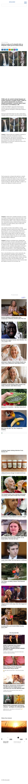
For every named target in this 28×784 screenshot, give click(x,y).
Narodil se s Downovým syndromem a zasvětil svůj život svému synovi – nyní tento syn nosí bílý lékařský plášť (13, 687)
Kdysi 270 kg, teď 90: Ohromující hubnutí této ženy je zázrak (12, 667)
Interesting (15, 47)
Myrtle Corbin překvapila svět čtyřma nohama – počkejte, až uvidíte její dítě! (14, 706)
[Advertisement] (14, 24)
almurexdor (12, 2)
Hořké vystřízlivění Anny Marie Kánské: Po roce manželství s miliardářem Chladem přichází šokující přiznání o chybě (14, 647)
